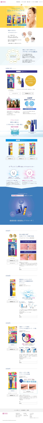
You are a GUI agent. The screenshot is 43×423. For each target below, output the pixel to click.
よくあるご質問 (32, 413)
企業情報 (28, 410)
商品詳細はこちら (28, 93)
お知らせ (31, 415)
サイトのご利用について (17, 410)
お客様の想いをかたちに (19, 414)
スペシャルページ (15, 93)
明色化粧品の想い (18, 413)
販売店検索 (25, 413)
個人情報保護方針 (23, 410)
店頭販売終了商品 (26, 415)
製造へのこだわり (18, 416)
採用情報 (31, 416)
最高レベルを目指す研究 (19, 415)
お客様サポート (32, 414)
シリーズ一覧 (25, 414)
